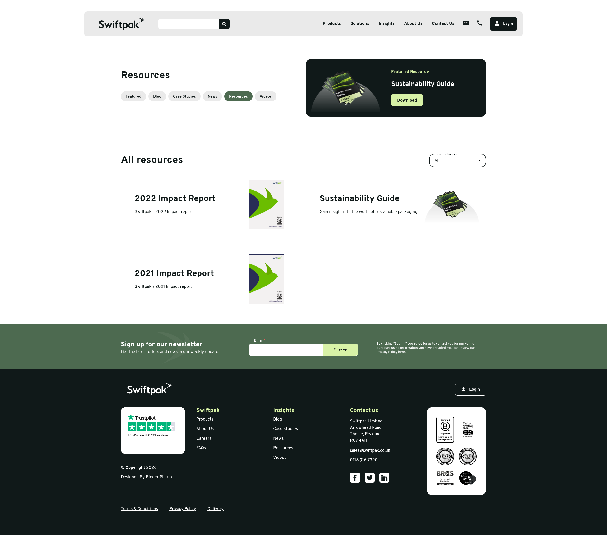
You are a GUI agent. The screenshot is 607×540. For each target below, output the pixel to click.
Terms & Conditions (139, 509)
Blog (157, 97)
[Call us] (480, 23)
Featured (133, 97)
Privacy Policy (182, 509)
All (437, 161)
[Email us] (466, 23)
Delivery (215, 509)
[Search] (224, 24)
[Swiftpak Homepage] (121, 24)
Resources (238, 97)
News (212, 97)
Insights (387, 24)
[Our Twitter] (370, 478)
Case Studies (184, 97)
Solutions (359, 24)
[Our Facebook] (355, 478)
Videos (266, 97)
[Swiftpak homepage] (149, 389)
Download (407, 101)
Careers (203, 439)
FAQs (201, 448)
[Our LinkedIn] (384, 478)
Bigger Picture (160, 477)
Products (332, 24)
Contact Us (443, 24)
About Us (413, 24)
